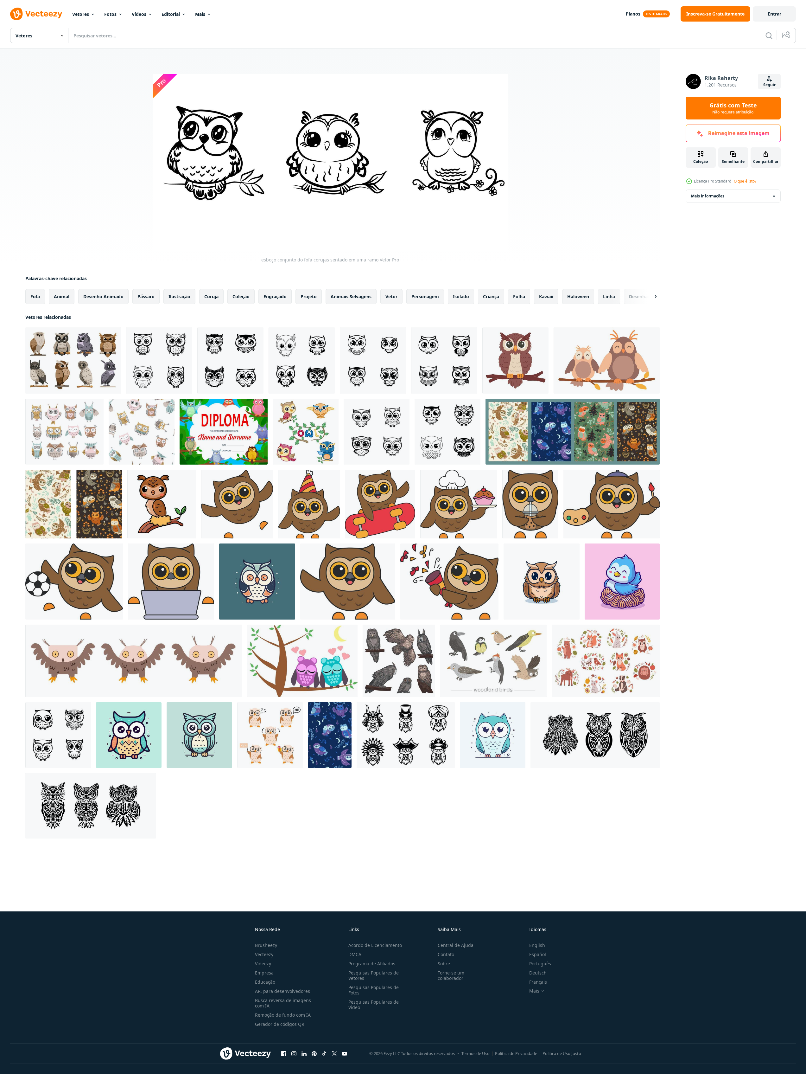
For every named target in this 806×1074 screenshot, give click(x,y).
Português (540, 964)
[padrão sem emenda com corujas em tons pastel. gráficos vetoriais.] (48, 504)
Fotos (110, 14)
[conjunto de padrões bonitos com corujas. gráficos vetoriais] (573, 432)
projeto (309, 296)
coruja (211, 296)
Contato (446, 954)
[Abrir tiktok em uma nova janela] (324, 1053)
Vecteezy (264, 954)
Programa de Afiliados (371, 964)
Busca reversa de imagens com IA (283, 1003)
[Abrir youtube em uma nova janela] (344, 1053)
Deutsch (538, 973)
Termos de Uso (475, 1053)
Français (538, 982)
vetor (391, 296)
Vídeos (139, 14)
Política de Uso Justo (562, 1053)
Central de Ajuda (455, 945)
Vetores (80, 14)
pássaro (146, 296)
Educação (265, 982)
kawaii (546, 296)
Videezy (263, 964)
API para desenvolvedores (282, 991)
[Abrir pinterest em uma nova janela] (314, 1053)
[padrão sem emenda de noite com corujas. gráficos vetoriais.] (330, 735)
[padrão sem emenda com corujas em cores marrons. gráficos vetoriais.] (99, 504)
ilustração (179, 296)
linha (609, 296)
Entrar (774, 14)
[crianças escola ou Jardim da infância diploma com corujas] (224, 432)
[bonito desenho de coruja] (542, 581)
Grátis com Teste (733, 108)
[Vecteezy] (36, 14)
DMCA (354, 954)
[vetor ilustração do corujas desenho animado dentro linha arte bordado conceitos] (306, 432)
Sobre (444, 964)
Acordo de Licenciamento (375, 945)
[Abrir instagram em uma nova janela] (293, 1053)
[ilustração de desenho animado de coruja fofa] (237, 504)
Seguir (769, 84)
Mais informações (707, 196)
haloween (578, 296)
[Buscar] (769, 35)
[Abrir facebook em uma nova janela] (283, 1053)
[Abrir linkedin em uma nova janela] (304, 1053)
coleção (241, 296)
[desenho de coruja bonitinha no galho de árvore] (161, 504)
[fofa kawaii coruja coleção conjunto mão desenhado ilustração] (376, 432)
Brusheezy (266, 945)
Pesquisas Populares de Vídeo (373, 1004)
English (537, 945)
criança (491, 296)
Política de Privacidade (516, 1053)
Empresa (264, 973)
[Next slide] (650, 296)
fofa (35, 296)
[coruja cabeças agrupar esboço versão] (406, 735)
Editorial (171, 14)
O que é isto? (745, 181)
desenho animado (103, 296)
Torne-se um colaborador (451, 975)
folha (519, 296)
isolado (461, 296)
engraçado (275, 296)
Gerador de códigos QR (279, 1024)
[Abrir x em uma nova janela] (334, 1053)
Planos (633, 14)
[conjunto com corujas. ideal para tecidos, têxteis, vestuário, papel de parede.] (64, 432)
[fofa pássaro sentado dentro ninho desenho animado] (622, 581)
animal (61, 296)
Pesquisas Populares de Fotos (373, 990)
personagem (425, 296)
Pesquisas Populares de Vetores (373, 975)
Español (537, 954)
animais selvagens (351, 296)
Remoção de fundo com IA (283, 1015)
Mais (200, 14)
